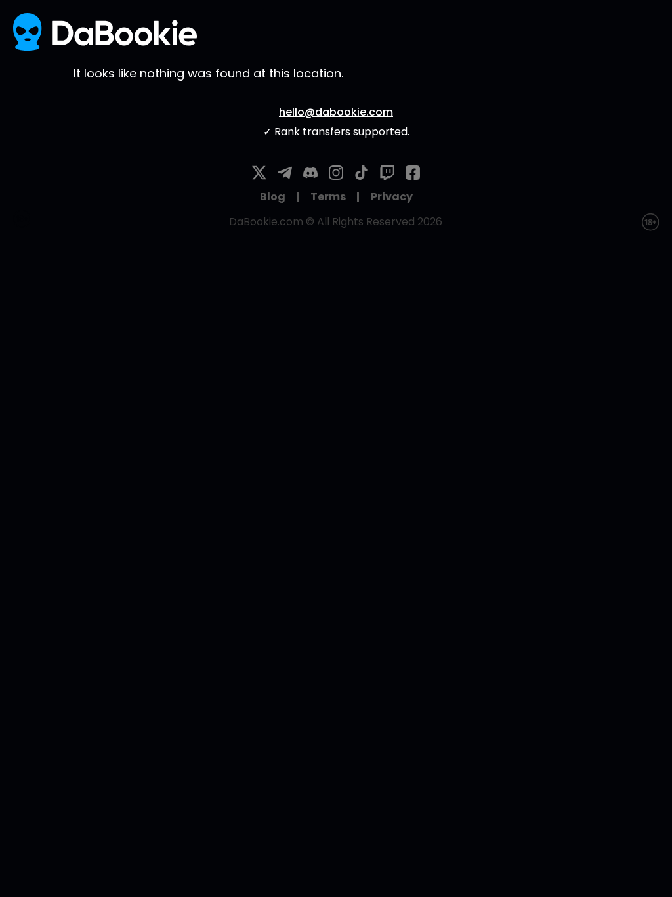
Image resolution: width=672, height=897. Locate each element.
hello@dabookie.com (336, 112)
